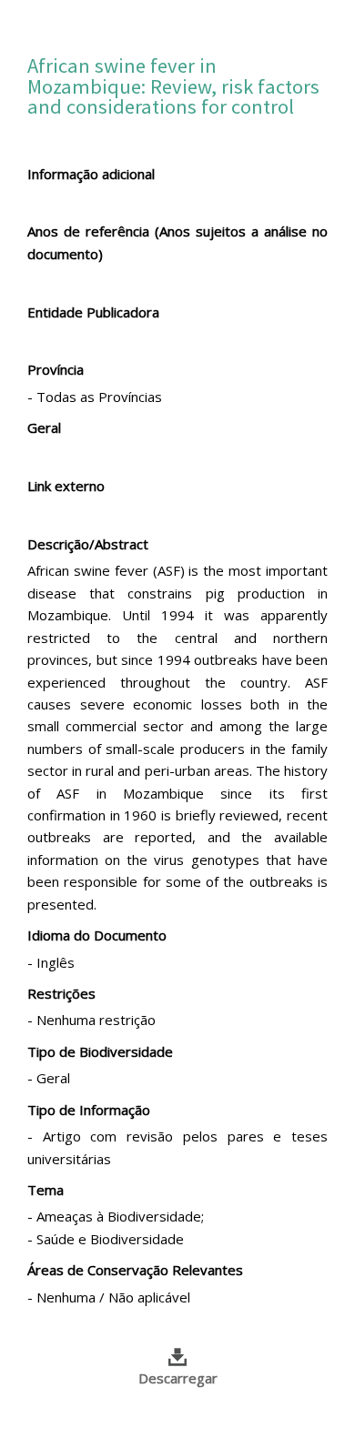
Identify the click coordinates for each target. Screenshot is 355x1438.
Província (55, 369)
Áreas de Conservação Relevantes (135, 1270)
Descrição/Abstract (87, 544)
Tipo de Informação (88, 1110)
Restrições (61, 993)
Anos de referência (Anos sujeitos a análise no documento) (177, 242)
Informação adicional (91, 174)
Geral (44, 427)
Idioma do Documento (97, 935)
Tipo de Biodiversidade (100, 1051)
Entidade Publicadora (93, 312)
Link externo (66, 486)
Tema (45, 1190)
